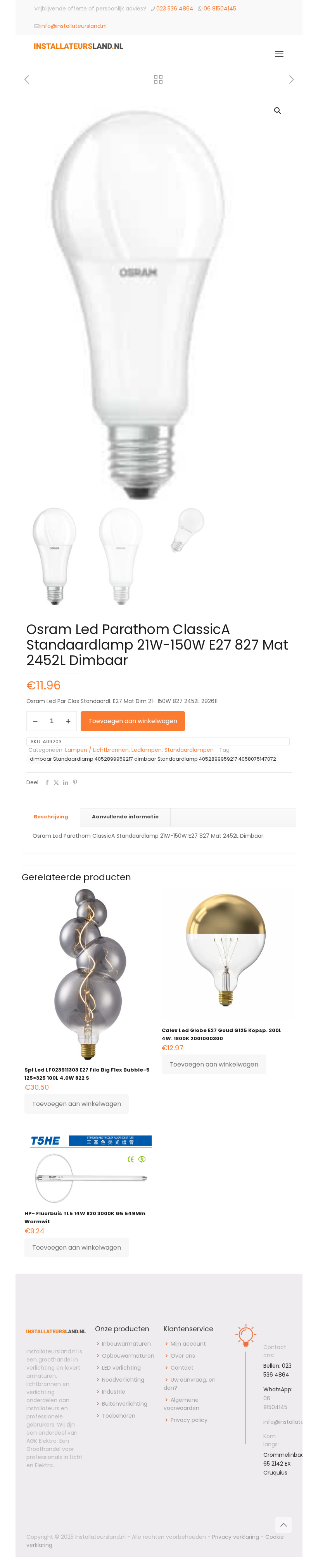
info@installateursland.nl (73, 26)
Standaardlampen (189, 750)
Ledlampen (146, 750)
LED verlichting (121, 1368)
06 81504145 (220, 8)
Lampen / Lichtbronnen (97, 750)
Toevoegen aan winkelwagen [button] (76, 1103)
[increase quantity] (68, 721)
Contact (182, 1368)
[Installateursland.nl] (78, 54)
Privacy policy (189, 1420)
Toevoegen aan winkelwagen (132, 721)
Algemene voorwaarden (181, 1404)
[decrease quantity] (35, 721)
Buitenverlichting (124, 1404)
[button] (278, 110)
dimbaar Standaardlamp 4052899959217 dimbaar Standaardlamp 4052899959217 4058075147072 (153, 759)
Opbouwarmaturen (128, 1356)
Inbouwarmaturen (126, 1344)
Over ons (183, 1356)
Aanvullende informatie (125, 816)
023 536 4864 (175, 8)
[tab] (51, 817)
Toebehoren (118, 1416)
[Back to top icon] (283, 1525)
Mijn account (188, 1344)
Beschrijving (51, 816)
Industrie (113, 1392)
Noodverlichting (123, 1380)
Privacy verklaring (235, 1537)
